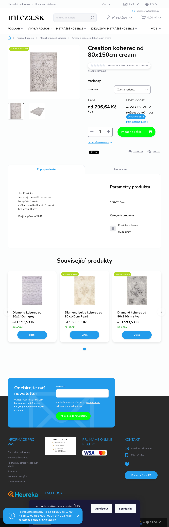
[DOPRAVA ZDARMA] (84, 290)
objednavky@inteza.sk (142, 448)
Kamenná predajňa (17, 476)
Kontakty (12, 471)
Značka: (97, 71)
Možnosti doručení (137, 122)
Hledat (92, 17)
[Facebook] (127, 463)
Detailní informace (98, 142)
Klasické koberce (128, 225)
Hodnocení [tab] (120, 169)
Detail (32, 334)
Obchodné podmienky (19, 4)
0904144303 (137, 454)
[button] (84, 349)
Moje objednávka (16, 481)
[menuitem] (16, 29)
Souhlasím (125, 509)
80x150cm (124, 232)
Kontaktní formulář (141, 475)
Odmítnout (101, 509)
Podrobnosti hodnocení (137, 65)
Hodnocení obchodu (45, 4)
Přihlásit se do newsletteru (73, 415)
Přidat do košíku (131, 132)
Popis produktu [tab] (46, 169)
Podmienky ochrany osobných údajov (23, 464)
